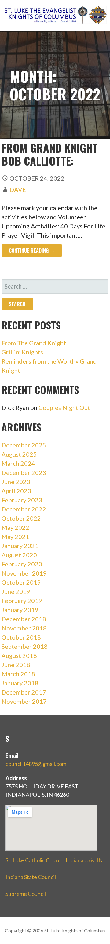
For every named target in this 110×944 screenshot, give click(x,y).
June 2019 (16, 591)
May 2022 (15, 527)
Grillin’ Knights (22, 352)
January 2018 (20, 683)
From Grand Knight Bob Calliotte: (50, 154)
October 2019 (21, 582)
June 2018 (16, 664)
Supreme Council (26, 893)
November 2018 (24, 628)
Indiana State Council (31, 877)
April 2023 (16, 490)
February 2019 (22, 600)
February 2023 (22, 500)
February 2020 (22, 564)
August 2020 (19, 554)
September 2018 (25, 646)
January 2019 (20, 609)
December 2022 (24, 509)
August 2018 (19, 655)
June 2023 (16, 481)
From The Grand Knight (34, 342)
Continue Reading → (32, 250)
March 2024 (18, 463)
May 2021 (15, 536)
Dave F (20, 189)
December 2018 (24, 619)
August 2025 (19, 454)
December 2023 (24, 472)
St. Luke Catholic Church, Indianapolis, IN (54, 860)
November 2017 (24, 701)
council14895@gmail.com (36, 763)
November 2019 (24, 573)
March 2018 (18, 673)
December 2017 (24, 692)
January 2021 (20, 545)
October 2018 (21, 637)
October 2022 (21, 518)
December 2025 (24, 445)
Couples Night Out (64, 407)
